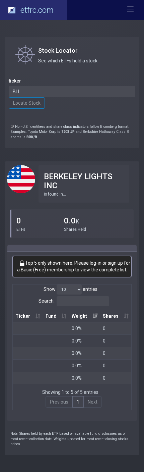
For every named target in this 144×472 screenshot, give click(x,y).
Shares (111, 316)
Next (92, 402)
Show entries (70, 289)
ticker (15, 81)
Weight (79, 316)
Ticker (22, 316)
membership (60, 269)
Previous (59, 402)
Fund (51, 316)
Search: (47, 301)
